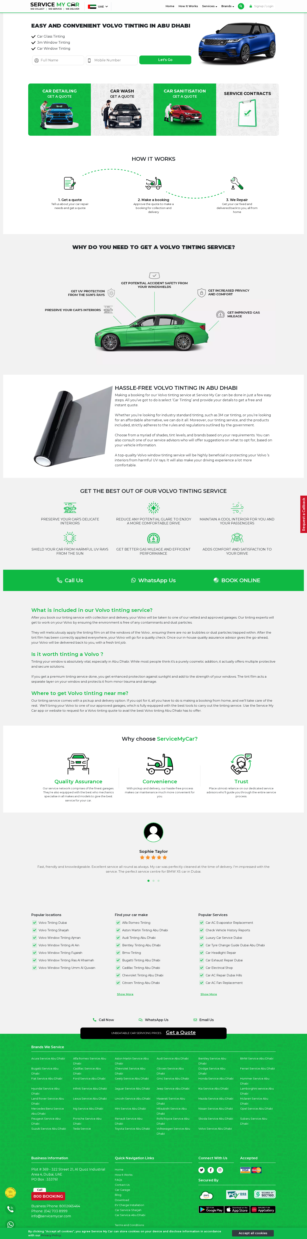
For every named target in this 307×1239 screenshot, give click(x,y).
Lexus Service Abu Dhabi (90, 1098)
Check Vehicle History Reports (228, 930)
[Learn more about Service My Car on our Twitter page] (201, 1170)
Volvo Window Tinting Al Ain (59, 945)
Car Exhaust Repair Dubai (224, 960)
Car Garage (122, 1189)
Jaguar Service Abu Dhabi (132, 1088)
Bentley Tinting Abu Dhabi (141, 945)
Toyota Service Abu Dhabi (132, 1128)
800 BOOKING (48, 1195)
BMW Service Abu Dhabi (256, 1058)
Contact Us (122, 1184)
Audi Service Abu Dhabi (173, 1058)
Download (122, 1200)
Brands (226, 6)
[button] (148, 881)
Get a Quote (181, 1032)
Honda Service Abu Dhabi (215, 1078)
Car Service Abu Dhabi (130, 1215)
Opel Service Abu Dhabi (256, 1108)
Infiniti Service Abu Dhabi (90, 1088)
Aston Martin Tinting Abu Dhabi (145, 930)
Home (171, 6)
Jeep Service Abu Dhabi (173, 1088)
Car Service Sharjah (128, 1210)
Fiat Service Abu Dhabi (46, 1078)
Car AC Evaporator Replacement (229, 923)
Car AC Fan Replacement (224, 983)
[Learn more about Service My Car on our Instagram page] (220, 1170)
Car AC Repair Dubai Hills (224, 975)
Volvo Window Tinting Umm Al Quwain (67, 968)
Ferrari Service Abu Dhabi (257, 1068)
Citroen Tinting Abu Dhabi (141, 983)
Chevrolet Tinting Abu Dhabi (142, 975)
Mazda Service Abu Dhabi (215, 1098)
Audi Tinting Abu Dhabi (139, 938)
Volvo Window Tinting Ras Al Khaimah (66, 960)
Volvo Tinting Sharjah (54, 930)
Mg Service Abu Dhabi (88, 1108)
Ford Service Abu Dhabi (89, 1078)
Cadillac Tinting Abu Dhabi (141, 968)
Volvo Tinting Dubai (53, 923)
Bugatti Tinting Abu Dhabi (141, 960)
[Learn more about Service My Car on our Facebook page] (211, 1170)
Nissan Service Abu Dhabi (215, 1108)
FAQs (118, 1179)
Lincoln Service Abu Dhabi (132, 1098)
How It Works (188, 6)
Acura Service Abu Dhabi (48, 1058)
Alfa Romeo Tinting (136, 923)
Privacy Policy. (51, 1235)
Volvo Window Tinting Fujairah (60, 953)
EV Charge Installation (129, 1205)
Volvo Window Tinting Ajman (60, 938)
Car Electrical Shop (219, 968)
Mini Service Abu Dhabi (130, 1108)
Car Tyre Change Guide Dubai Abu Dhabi (235, 945)
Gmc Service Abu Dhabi (173, 1078)
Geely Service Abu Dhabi (132, 1078)
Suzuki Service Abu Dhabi (48, 1128)
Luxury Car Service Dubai (224, 938)
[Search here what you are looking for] (241, 6)
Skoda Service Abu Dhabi (215, 1118)
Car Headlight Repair (221, 953)
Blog (118, 1194)
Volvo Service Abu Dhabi (215, 1128)
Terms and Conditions (129, 1225)
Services (209, 6)
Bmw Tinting (131, 953)
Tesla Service (82, 1128)
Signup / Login (263, 6)
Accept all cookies (253, 1233)
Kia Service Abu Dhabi (213, 1088)
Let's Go (165, 60)
